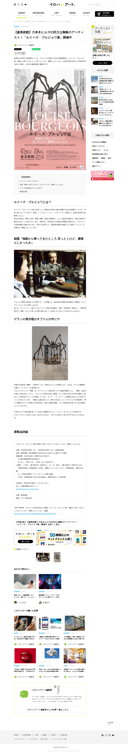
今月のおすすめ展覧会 (99, 142)
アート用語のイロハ (98, 162)
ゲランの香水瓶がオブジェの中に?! (31, 188)
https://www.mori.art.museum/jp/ (27, 489)
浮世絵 (103, 158)
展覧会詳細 (23, 191)
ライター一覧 (32, 739)
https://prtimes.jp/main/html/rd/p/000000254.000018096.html (35, 514)
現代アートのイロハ (98, 146)
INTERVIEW (27, 735)
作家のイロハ (96, 150)
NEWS (44, 735)
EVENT (20, 21)
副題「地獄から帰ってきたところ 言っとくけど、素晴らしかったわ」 (42, 184)
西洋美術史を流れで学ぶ (100, 154)
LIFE (36, 735)
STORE (63, 735)
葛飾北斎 (95, 158)
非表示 (27, 177)
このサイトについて (19, 739)
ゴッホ (106, 150)
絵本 (109, 158)
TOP (15, 21)
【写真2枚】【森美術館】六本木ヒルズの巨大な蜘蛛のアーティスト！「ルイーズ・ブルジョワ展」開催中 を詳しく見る (47, 523)
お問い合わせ (44, 739)
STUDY (53, 735)
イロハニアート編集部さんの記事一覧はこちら (48, 710)
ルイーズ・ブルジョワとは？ (29, 181)
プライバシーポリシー (59, 739)
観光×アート (96, 166)
